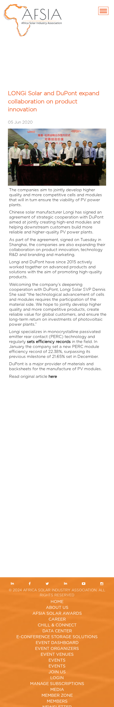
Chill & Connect (57, 625)
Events (57, 660)
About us (57, 608)
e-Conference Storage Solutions (57, 637)
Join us (57, 672)
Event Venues (57, 655)
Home (57, 602)
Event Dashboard (57, 643)
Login (57, 678)
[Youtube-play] (83, 584)
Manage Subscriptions (57, 684)
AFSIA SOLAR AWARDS (57, 614)
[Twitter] (47, 584)
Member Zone (57, 696)
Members (57, 701)
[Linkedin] (12, 584)
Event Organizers (57, 649)
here (53, 377)
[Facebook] (29, 584)
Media (57, 690)
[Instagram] (101, 584)
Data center (57, 631)
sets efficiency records (49, 342)
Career (57, 619)
